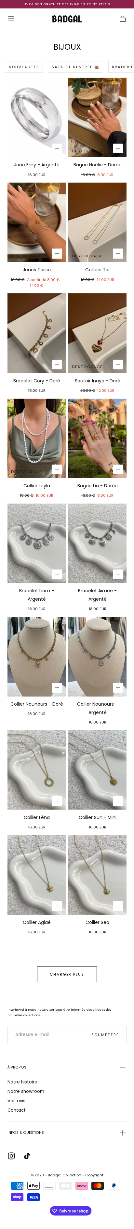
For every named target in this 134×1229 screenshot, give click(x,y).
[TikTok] (27, 1156)
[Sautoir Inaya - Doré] (97, 333)
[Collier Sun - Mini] (97, 770)
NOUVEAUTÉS (24, 67)
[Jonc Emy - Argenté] (36, 117)
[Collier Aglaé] (36, 875)
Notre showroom (25, 1091)
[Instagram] (11, 1156)
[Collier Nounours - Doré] (36, 657)
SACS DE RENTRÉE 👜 (76, 67)
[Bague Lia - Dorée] (97, 438)
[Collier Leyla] (36, 438)
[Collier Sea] (97, 875)
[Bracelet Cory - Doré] (36, 333)
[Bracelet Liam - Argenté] (36, 543)
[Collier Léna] (36, 770)
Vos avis (16, 1101)
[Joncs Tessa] (36, 222)
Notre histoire (22, 1082)
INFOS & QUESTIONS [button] (25, 1132)
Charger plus (67, 974)
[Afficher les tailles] (57, 148)
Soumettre (105, 1034)
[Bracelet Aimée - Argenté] (97, 543)
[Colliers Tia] (97, 222)
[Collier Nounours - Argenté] (97, 657)
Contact (16, 1110)
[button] (11, 18)
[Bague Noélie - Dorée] (97, 117)
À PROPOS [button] (16, 1067)
